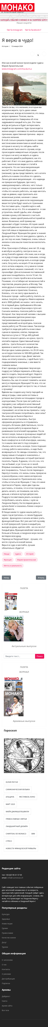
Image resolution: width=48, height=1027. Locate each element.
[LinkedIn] (44, 54)
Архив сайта (7, 1006)
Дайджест (6, 996)
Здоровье (6, 919)
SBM (33, 833)
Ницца (6, 554)
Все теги (5, 1010)
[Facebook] (32, 54)
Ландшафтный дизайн (17, 826)
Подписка (6, 983)
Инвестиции (7, 923)
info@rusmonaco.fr (15, 878)
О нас (4, 964)
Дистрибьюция (8, 979)
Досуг (4, 942)
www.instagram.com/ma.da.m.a (17, 68)
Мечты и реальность (13, 565)
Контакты (6, 969)
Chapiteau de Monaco (16, 833)
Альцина (10, 797)
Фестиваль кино (27, 797)
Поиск (40, 656)
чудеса (18, 554)
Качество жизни (9, 937)
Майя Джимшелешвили (17, 811)
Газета (4, 1001)
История (5, 46)
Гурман (5, 928)
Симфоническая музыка (18, 789)
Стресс (9, 841)
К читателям (7, 960)
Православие (7, 933)
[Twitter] (38, 55)
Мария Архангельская (26, 560)
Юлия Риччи (12, 782)
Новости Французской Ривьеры (21, 848)
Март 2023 (10, 804)
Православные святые (16, 819)
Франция (8, 560)
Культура (5, 914)
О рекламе (6, 974)
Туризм (5, 947)
